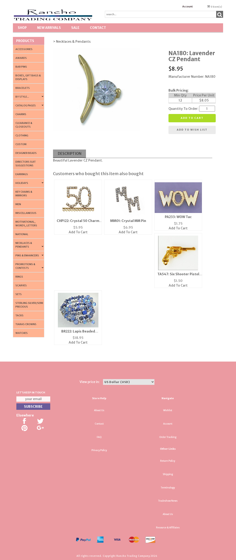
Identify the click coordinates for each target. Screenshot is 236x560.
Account (187, 6)
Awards (21, 58)
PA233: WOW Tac (178, 217)
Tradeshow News (167, 500)
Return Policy (167, 460)
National (21, 234)
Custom (21, 144)
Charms (20, 114)
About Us (99, 410)
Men (18, 204)
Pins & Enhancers (27, 255)
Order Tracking (167, 437)
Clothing (21, 135)
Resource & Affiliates (168, 527)
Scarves (21, 285)
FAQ (99, 437)
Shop (22, 28)
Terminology (168, 487)
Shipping (168, 474)
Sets (18, 294)
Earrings (21, 174)
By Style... (22, 96)
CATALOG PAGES (25, 105)
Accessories (23, 49)
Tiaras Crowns (25, 324)
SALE (75, 28)
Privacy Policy (99, 450)
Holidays (21, 183)
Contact (98, 28)
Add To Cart (78, 232)
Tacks (19, 315)
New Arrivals (49, 28)
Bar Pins (21, 66)
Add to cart (192, 118)
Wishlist (167, 410)
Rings (19, 276)
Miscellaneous (25, 213)
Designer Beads (26, 153)
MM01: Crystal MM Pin (128, 221)
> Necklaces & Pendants (72, 41)
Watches (21, 333)
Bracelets (22, 88)
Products (25, 41)
